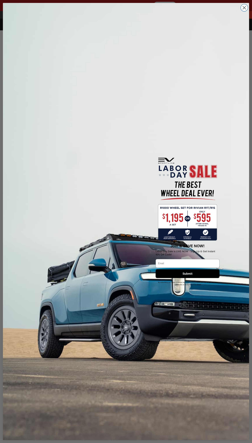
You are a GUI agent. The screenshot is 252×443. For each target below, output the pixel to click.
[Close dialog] (244, 7)
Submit (187, 273)
